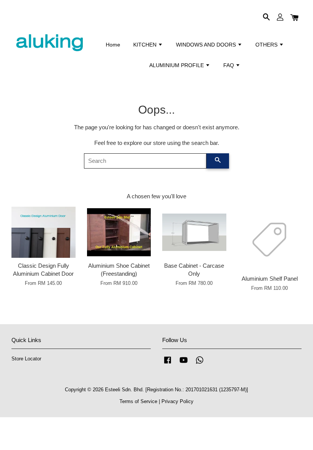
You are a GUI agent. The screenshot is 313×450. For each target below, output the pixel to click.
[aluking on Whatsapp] (199, 363)
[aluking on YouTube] (183, 363)
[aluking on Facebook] (167, 363)
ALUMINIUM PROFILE (177, 65)
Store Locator (26, 359)
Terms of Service (138, 401)
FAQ (229, 65)
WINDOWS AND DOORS (206, 45)
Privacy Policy (177, 401)
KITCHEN (145, 45)
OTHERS (267, 45)
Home (113, 45)
